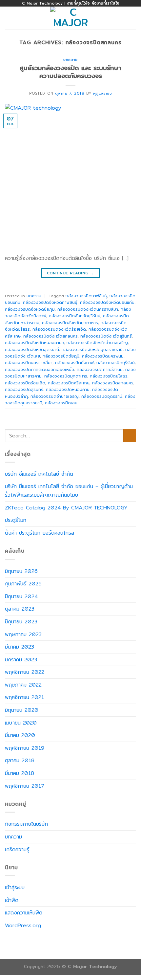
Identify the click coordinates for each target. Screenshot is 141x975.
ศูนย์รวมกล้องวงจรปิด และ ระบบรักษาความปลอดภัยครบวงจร (70, 72)
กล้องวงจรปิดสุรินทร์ (24, 389)
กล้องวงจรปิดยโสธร (109, 376)
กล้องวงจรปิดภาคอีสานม (100, 369)
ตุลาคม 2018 (19, 760)
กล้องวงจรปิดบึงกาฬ (74, 362)
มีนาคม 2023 (19, 647)
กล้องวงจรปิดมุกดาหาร (65, 376)
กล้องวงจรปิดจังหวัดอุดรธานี (32, 349)
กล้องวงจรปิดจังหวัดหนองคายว (34, 342)
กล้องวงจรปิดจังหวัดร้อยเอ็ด (59, 329)
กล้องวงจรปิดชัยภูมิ (61, 356)
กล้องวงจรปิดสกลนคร (112, 382)
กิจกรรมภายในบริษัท (26, 824)
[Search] (133, 18)
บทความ (70, 60)
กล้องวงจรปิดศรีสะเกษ (69, 382)
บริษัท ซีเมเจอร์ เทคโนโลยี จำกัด (39, 474)
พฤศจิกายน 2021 (24, 697)
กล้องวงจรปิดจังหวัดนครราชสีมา (87, 309)
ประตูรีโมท (15, 520)
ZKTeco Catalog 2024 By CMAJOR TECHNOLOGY (66, 508)
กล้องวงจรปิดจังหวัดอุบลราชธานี (92, 349)
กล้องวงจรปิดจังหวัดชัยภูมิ (30, 309)
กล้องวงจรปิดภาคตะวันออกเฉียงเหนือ (39, 369)
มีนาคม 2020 (20, 735)
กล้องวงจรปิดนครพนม (103, 356)
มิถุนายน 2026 (21, 571)
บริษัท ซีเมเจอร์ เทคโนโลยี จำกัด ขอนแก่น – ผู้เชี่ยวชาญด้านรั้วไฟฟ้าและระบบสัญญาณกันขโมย (69, 490)
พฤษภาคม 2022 (23, 685)
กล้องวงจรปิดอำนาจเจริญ (54, 396)
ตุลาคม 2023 (19, 609)
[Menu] (9, 18)
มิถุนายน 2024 (21, 596)
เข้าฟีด (11, 900)
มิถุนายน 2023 (21, 621)
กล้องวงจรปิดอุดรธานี (101, 396)
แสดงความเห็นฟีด (23, 913)
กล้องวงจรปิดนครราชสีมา (28, 362)
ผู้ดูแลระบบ (102, 93)
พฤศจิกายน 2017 (24, 786)
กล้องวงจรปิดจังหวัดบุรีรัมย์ (74, 315)
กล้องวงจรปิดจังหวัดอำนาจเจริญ (97, 342)
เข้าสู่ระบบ (15, 887)
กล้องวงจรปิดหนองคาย (68, 389)
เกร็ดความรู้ (17, 849)
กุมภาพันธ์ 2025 (23, 583)
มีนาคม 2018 (19, 773)
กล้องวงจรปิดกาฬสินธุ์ (86, 295)
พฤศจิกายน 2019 (24, 748)
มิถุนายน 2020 (21, 710)
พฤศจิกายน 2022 (24, 672)
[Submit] (129, 435)
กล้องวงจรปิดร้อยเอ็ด (25, 382)
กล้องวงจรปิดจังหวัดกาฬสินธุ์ (50, 302)
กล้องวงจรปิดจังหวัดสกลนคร (50, 336)
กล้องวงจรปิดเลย (61, 402)
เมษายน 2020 (21, 723)
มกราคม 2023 (21, 659)
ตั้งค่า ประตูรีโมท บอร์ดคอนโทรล (39, 533)
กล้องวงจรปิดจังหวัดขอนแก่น (107, 302)
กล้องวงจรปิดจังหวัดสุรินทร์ (106, 336)
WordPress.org (23, 925)
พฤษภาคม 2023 (23, 634)
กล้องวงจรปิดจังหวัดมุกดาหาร (70, 322)
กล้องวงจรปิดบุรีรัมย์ (115, 362)
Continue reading (70, 273)
